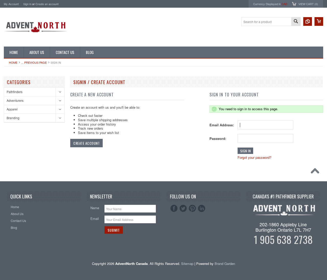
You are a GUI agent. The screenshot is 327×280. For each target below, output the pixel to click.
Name (94, 207)
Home (13, 62)
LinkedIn (201, 208)
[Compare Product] (307, 21)
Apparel (12, 109)
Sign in (27, 4)
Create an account (47, 4)
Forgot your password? (254, 157)
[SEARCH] (295, 21)
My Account (11, 4)
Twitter (183, 208)
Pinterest (192, 208)
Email (94, 218)
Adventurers (15, 100)
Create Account (86, 143)
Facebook (174, 208)
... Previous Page (34, 62)
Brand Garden (225, 263)
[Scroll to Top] (316, 172)
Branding (13, 118)
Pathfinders (14, 91)
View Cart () (308, 4)
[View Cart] (318, 21)
